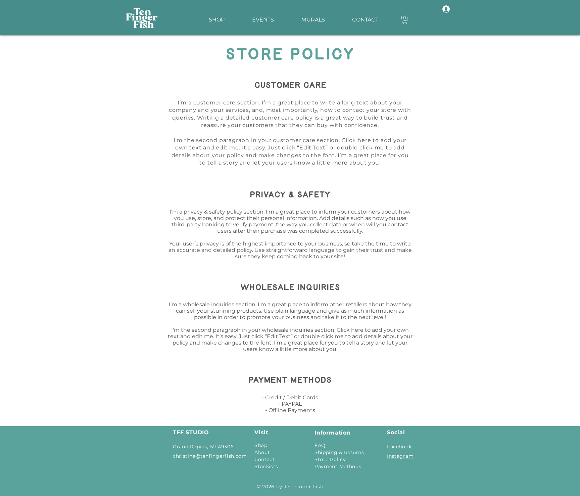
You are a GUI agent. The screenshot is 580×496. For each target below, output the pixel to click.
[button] (404, 20)
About (262, 452)
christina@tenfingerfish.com (210, 456)
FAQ (320, 445)
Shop (261, 445)
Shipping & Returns (339, 452)
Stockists (266, 466)
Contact (264, 459)
